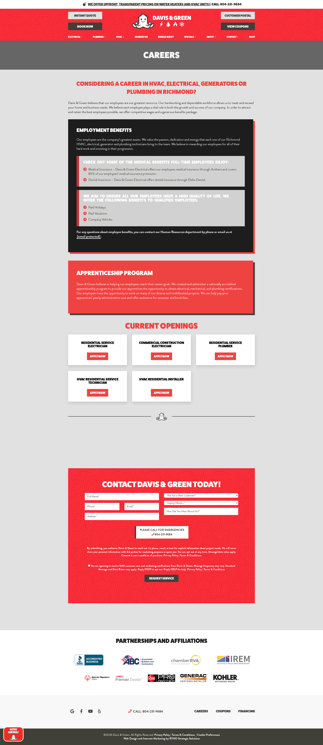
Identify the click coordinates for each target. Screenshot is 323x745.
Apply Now (97, 356)
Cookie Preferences (208, 735)
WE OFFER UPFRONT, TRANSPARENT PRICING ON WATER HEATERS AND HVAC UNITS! (149, 4)
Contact (232, 37)
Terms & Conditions (190, 555)
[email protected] (88, 236)
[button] (85, 26)
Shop (252, 37)
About (210, 37)
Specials (189, 37)
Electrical (74, 37)
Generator (141, 37)
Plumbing (98, 37)
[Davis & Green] (161, 20)
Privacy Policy (171, 555)
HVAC (119, 37)
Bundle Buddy (166, 37)
